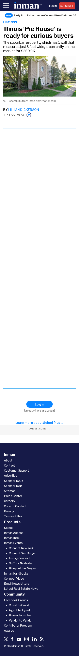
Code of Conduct (15, 506)
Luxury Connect (19, 558)
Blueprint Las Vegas (22, 568)
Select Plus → (53, 422)
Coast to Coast (19, 605)
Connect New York (21, 548)
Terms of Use (13, 516)
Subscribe (67, 5)
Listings (10, 22)
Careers (9, 501)
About (8, 460)
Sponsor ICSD (13, 480)
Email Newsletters (16, 583)
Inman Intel (11, 538)
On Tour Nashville (20, 563)
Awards (9, 630)
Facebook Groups (16, 600)
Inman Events (13, 543)
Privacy (9, 511)
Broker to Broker (20, 615)
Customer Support (16, 470)
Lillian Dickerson (23, 109)
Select (8, 527)
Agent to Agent (19, 610)
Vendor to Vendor (21, 620)
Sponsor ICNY (13, 486)
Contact (9, 465)
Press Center (13, 496)
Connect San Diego (22, 553)
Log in (53, 5)
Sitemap (9, 491)
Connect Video (14, 578)
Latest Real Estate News (21, 588)
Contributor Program (18, 625)
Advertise (10, 475)
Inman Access (13, 532)
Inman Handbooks (16, 573)
